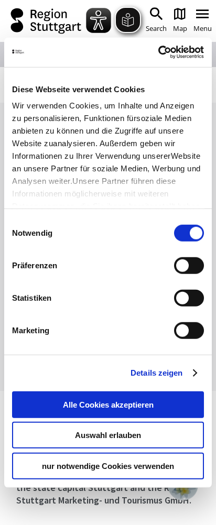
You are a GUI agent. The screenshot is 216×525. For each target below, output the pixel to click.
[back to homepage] (47, 21)
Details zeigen (156, 372)
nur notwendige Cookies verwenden (108, 465)
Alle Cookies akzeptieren (108, 404)
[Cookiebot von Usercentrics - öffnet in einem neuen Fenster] (158, 52)
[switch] (189, 265)
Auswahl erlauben (108, 435)
